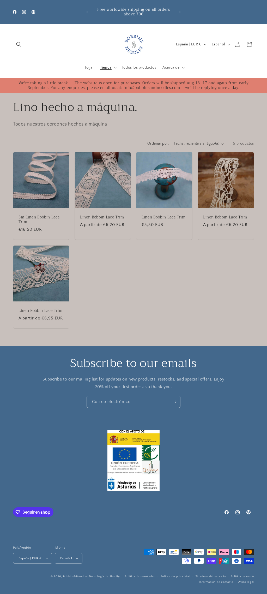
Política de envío (242, 576)
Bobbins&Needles (75, 576)
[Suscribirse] (174, 402)
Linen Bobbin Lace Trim (102, 217)
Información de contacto (216, 582)
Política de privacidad (175, 576)
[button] (19, 44)
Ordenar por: (158, 143)
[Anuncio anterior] (87, 12)
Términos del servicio (211, 576)
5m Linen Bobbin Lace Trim (39, 219)
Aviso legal (246, 582)
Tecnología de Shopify (104, 576)
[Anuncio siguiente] (180, 12)
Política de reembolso (140, 576)
